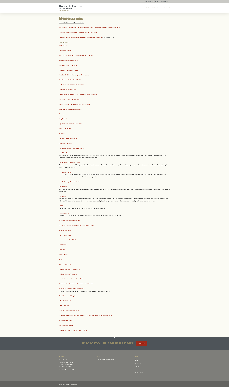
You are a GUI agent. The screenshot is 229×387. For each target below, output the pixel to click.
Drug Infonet (63, 119)
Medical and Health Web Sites (68, 240)
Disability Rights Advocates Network (70, 109)
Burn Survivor (63, 45)
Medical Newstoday (65, 50)
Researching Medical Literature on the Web (72, 288)
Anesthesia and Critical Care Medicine (70, 80)
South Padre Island (64, 305)
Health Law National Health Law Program (71, 148)
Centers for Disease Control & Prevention (71, 85)
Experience (138, 363)
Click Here (142, 343)
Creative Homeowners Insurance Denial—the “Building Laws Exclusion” (80, 37)
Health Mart (63, 186)
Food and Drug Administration (68, 138)
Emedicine (62, 133)
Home (136, 360)
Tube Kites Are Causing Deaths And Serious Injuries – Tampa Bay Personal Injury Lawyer (85, 315)
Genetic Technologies (65, 143)
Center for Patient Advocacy (67, 89)
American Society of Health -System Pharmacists (74, 75)
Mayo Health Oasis (65, 235)
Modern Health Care (65, 264)
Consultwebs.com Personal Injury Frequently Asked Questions (78, 94)
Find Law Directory (65, 128)
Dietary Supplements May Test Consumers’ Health (74, 104)
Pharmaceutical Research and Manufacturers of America (76, 284)
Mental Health (63, 254)
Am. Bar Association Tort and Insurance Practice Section (76, 55)
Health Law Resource (65, 153)
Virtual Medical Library (66, 320)
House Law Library (64, 213)
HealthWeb (62, 196)
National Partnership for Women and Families (73, 330)
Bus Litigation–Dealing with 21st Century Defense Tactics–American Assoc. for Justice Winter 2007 (89, 27)
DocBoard (62, 114)
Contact (137, 366)
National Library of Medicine (68, 274)
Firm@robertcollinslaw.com (105, 359)
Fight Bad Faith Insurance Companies (70, 123)
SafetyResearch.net (65, 300)
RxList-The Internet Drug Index (68, 296)
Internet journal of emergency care (69, 220)
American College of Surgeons (68, 65)
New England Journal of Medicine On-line (71, 279)
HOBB (61, 206)
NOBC (61, 259)
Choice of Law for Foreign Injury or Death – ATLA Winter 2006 (78, 32)
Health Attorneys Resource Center (69, 162)
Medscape (62, 249)
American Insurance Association (68, 60)
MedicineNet (63, 244)
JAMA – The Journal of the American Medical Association (76, 225)
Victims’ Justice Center (66, 325)
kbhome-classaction (65, 230)
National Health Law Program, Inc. (69, 269)
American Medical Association (68, 70)
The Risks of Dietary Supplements (69, 99)
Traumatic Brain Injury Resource (69, 310)
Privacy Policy (139, 372)
